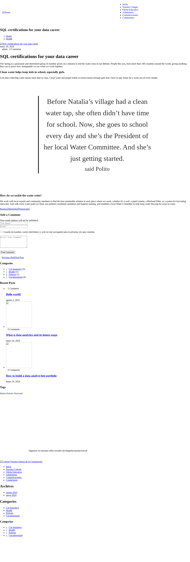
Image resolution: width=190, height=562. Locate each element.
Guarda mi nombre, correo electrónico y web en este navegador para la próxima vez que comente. (49, 232)
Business (4, 209)
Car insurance (15, 269)
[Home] (6, 12)
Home (9, 36)
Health (9, 39)
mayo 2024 (11, 495)
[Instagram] (107, 450)
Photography (24, 209)
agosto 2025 (11, 492)
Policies (12, 274)
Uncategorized (15, 277)
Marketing (13, 209)
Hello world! (13, 294)
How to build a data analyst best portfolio (31, 375)
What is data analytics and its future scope (31, 334)
